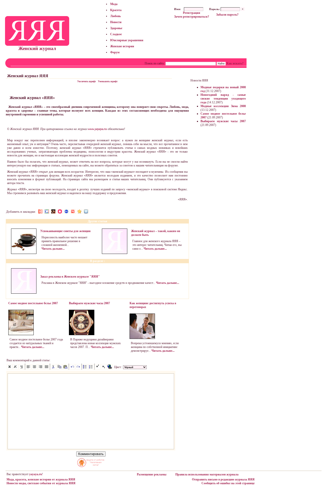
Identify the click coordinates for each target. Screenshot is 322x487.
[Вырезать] (53, 368)
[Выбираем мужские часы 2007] (81, 334)
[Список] (85, 368)
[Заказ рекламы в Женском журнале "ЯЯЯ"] (23, 292)
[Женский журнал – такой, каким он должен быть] (114, 253)
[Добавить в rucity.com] (79, 211)
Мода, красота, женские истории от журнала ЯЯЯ (41, 479)
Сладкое (116, 34)
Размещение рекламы (151, 474)
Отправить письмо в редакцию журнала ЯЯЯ (223, 479)
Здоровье (116, 28)
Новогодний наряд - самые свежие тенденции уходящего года (223, 98)
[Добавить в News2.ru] (40, 211)
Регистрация (191, 13)
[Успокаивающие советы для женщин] (23, 253)
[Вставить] (65, 368)
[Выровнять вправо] (40, 368)
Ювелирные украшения (126, 40)
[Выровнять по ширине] (46, 368)
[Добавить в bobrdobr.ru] (53, 211)
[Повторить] (78, 368)
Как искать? (235, 63)
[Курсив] (15, 368)
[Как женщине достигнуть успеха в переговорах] (142, 338)
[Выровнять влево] (28, 368)
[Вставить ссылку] (110, 368)
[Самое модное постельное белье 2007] (21, 334)
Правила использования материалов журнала (206, 474)
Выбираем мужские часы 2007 (223, 121)
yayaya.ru (35, 474)
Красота (116, 10)
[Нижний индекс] (104, 368)
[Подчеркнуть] (21, 368)
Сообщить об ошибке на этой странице (228, 483)
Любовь (115, 16)
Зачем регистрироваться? (191, 16)
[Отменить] (72, 368)
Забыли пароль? (227, 14)
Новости (116, 22)
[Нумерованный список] (91, 368)
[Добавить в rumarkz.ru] (66, 211)
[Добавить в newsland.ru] (73, 211)
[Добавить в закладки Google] (47, 211)
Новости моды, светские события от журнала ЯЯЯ (41, 483)
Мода (113, 4)
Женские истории (122, 46)
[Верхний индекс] (98, 368)
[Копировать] (59, 368)
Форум (114, 52)
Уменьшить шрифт (107, 81)
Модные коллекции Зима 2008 (223, 106)
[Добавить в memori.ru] (60, 211)
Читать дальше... (53, 248)
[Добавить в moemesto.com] (86, 211)
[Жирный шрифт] (9, 368)
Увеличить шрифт (86, 81)
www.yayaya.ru (97, 129)
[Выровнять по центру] (34, 368)
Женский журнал (37, 48)
